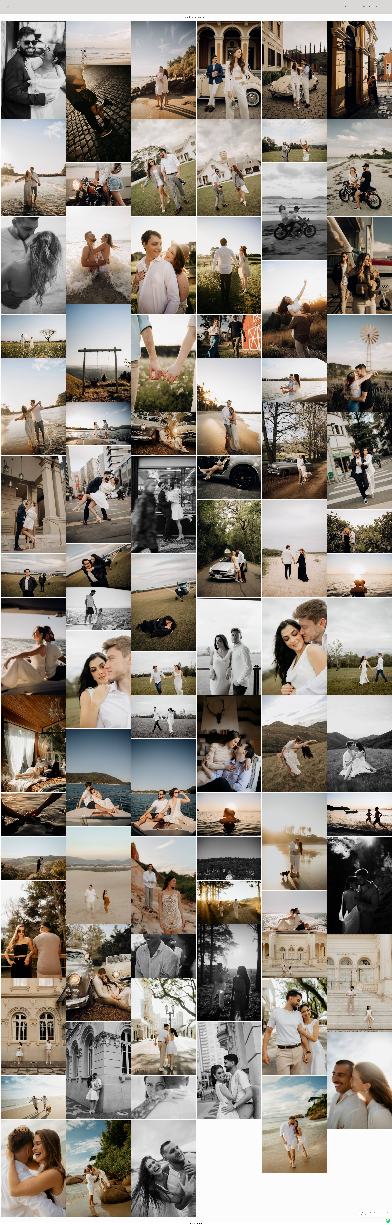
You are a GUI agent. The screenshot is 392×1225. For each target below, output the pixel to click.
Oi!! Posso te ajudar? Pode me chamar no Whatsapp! (372, 1213)
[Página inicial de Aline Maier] (14, 7)
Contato (378, 6)
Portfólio (363, 6)
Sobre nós (355, 6)
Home (347, 6)
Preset (371, 6)
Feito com (196, 1223)
